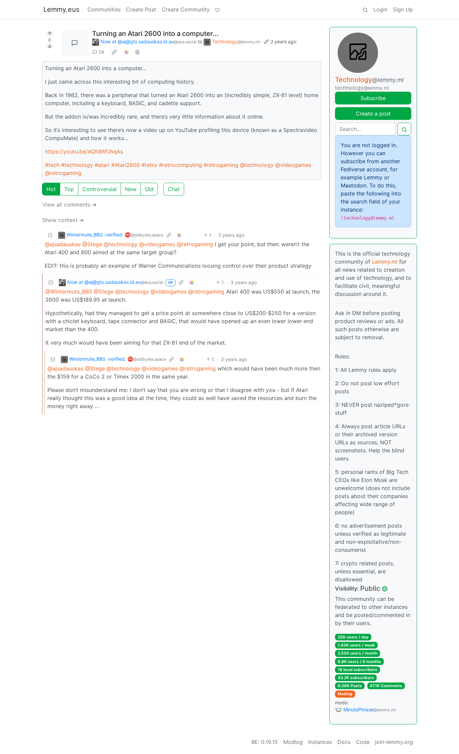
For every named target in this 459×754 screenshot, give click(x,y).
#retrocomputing (180, 165)
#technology (77, 165)
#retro (149, 165)
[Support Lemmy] (217, 9)
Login (380, 9)
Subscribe (373, 98)
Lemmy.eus (61, 9)
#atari (102, 165)
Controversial (99, 189)
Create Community (186, 9)
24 (101, 52)
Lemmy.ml (385, 261)
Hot (51, 189)
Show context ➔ (63, 220)
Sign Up (403, 9)
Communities (104, 9)
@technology (257, 165)
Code (363, 742)
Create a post (373, 113)
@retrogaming (63, 173)
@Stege (92, 244)
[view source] (137, 52)
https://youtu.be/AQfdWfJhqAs (84, 151)
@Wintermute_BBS (68, 291)
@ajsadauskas (63, 244)
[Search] (365, 9)
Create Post (141, 9)
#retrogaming (221, 165)
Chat (174, 189)
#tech (52, 165)
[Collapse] (50, 235)
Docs (343, 742)
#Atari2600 (125, 165)
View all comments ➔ (69, 204)
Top (69, 189)
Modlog (345, 693)
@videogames (293, 165)
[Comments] (74, 43)
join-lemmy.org (394, 742)
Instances (320, 742)
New (130, 189)
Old (149, 189)
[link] (114, 52)
